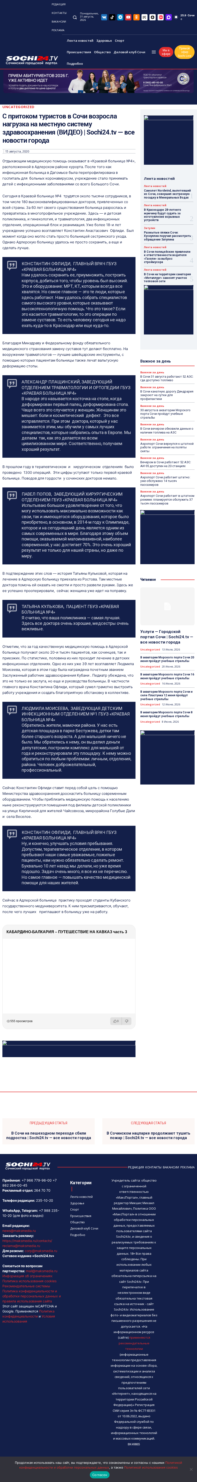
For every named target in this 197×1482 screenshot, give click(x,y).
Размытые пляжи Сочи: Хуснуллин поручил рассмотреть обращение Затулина (167, 236)
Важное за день (152, 372)
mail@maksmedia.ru (41, 1271)
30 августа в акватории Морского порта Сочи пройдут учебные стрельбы (165, 413)
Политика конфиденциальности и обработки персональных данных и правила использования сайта (31, 1296)
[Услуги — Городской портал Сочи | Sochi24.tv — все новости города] (167, 606)
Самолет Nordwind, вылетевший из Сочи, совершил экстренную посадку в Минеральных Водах (167, 194)
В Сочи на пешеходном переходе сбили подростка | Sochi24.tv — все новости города (48, 1135)
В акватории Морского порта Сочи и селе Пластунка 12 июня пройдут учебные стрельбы (166, 695)
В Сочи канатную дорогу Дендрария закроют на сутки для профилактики (166, 395)
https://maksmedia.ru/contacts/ (27, 1241)
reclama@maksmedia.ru (21, 1246)
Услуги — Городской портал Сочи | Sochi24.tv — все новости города (166, 636)
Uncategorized (18, 107)
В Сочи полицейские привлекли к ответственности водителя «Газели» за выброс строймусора (167, 257)
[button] (74, 17)
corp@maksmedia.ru (41, 1251)
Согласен (99, 1475)
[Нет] (191, 1469)
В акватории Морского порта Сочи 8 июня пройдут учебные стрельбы (166, 714)
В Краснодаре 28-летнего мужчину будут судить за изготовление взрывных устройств (162, 215)
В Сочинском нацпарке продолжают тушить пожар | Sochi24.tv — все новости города (148, 1135)
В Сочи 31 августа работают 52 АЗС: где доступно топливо (166, 378)
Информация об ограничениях (27, 1276)
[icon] (104, 17)
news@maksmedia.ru (19, 1231)
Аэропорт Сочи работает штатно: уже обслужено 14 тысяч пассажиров (165, 480)
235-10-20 (44, 1200)
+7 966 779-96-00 (37, 1180)
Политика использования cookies (29, 1281)
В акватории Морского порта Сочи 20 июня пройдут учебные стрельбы (167, 659)
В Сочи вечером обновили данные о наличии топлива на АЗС (166, 430)
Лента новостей (155, 186)
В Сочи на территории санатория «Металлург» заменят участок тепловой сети (167, 278)
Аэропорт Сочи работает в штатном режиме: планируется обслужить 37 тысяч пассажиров (167, 499)
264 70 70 (42, 1190)
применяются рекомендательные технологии (134, 1343)
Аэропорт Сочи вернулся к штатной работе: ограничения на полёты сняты (167, 447)
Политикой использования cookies (151, 1467)
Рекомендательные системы (26, 1286)
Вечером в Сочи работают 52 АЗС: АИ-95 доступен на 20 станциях (165, 464)
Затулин (149, 228)
